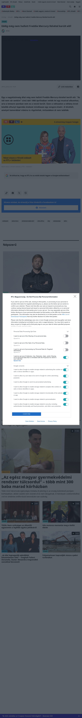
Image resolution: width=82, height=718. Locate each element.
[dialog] (41, 359)
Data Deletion (29, 421)
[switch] (65, 336)
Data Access (41, 421)
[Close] (76, 297)
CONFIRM (26, 414)
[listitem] (41, 331)
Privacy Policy (52, 421)
